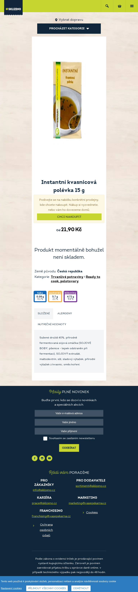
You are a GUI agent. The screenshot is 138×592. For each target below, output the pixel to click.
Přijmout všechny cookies (47, 588)
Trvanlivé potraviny (67, 277)
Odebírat (69, 448)
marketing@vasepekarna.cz (87, 503)
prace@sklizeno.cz (44, 503)
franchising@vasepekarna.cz (51, 516)
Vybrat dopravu (71, 20)
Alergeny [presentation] (64, 313)
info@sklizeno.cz (44, 490)
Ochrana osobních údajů (46, 530)
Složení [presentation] (44, 313)
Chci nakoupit (69, 217)
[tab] (43, 313)
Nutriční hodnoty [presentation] (52, 324)
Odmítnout (81, 588)
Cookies (92, 512)
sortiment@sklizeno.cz (91, 486)
